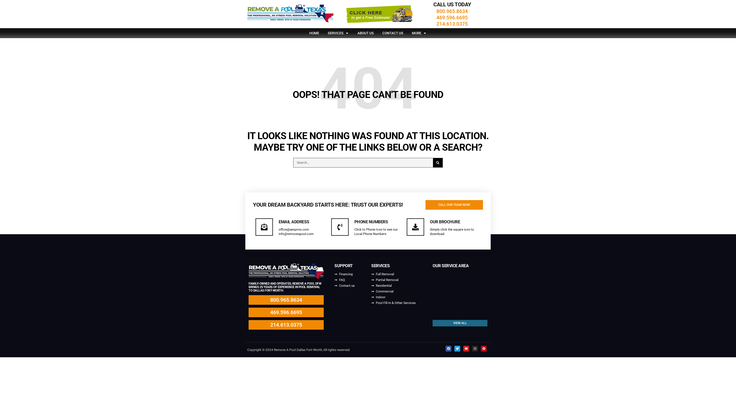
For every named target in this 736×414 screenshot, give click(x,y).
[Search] (438, 162)
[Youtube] (466, 349)
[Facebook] (448, 349)
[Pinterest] (484, 349)
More (416, 33)
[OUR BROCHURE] (415, 227)
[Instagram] (475, 349)
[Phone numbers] (340, 227)
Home (314, 33)
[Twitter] (457, 349)
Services (335, 33)
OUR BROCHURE (445, 221)
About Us (365, 33)
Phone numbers (371, 221)
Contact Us (392, 33)
